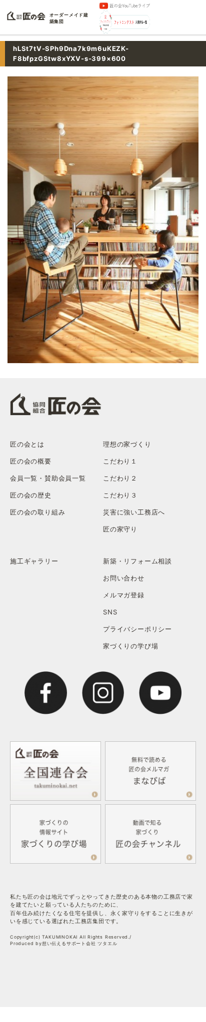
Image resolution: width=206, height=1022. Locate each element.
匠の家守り (120, 529)
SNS (110, 612)
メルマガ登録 (123, 595)
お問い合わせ (123, 578)
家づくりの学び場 (130, 646)
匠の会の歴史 (31, 495)
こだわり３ (120, 495)
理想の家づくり (127, 444)
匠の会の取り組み (37, 512)
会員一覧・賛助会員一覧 (48, 478)
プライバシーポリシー (137, 629)
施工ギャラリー (34, 561)
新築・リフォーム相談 (137, 561)
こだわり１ (120, 461)
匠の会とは (27, 444)
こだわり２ (120, 478)
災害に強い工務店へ (134, 512)
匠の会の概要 (31, 461)
